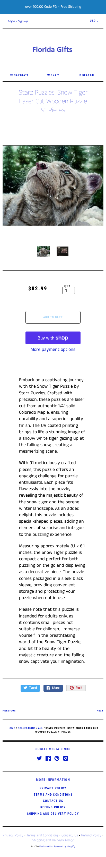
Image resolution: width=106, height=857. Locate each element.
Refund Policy (53, 807)
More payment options (53, 349)
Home (11, 728)
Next (100, 710)
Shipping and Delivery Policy (53, 814)
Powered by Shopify (64, 846)
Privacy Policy (53, 788)
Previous (9, 710)
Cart (54, 75)
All (40, 728)
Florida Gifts (45, 846)
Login (11, 21)
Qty (67, 286)
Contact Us (53, 801)
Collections (27, 728)
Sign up (23, 21)
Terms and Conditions (53, 794)
